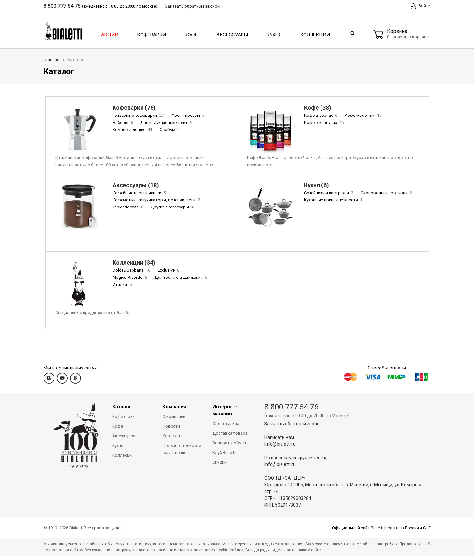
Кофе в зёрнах (320, 115)
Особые (170, 129)
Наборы (123, 122)
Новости (171, 426)
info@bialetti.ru (280, 444)
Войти (424, 5)
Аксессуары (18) (136, 185)
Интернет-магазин (224, 410)
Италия (122, 284)
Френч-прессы (187, 115)
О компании (174, 416)
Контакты (172, 435)
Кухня (273, 35)
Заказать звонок (192, 6)
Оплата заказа (227, 423)
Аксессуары (232, 35)
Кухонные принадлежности (333, 199)
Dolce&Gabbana (131, 270)
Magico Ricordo (130, 277)
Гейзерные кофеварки (138, 115)
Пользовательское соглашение (182, 449)
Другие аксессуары (172, 207)
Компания (174, 406)
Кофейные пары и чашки (139, 192)
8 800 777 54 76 (62, 6)
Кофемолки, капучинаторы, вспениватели (156, 199)
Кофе (191, 35)
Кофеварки (151, 35)
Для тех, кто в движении (180, 277)
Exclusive (168, 270)
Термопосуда (128, 207)
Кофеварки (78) (134, 107)
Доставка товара (230, 433)
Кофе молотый (363, 115)
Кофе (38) (317, 107)
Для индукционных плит (166, 122)
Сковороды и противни (386, 192)
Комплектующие (132, 129)
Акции (109, 35)
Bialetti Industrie (385, 527)
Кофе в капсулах (324, 122)
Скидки (219, 462)
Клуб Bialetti (223, 452)
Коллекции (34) (134, 262)
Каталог (121, 406)
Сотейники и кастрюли (328, 192)
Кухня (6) (316, 185)
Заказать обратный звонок (293, 423)
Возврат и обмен (229, 442)
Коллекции (315, 35)
